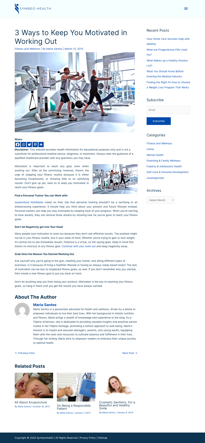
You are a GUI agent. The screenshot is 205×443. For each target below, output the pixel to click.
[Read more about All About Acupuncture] (34, 385)
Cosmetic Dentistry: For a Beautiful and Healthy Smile (117, 405)
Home (150, 149)
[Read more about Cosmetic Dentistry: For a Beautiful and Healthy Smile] (118, 385)
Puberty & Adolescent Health (164, 166)
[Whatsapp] (23, 144)
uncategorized (155, 177)
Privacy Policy (88, 437)
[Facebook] (17, 144)
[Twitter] (29, 144)
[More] (41, 144)
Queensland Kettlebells (29, 202)
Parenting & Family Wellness (164, 160)
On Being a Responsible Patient (74, 407)
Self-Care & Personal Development (167, 172)
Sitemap (102, 437)
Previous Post (25, 353)
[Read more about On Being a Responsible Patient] (76, 386)
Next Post (129, 353)
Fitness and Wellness (27, 48)
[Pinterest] (35, 144)
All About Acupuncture (31, 402)
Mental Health (155, 154)
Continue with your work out (79, 246)
